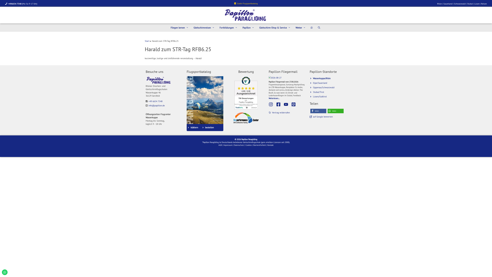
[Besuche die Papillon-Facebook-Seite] (279, 104)
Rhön (439, 3)
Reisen (484, 3)
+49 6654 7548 (155, 101)
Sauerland (447, 3)
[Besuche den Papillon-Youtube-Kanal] (287, 104)
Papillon (247, 27)
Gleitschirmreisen (202, 27)
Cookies (248, 145)
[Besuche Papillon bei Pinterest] (294, 104)
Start (147, 41)
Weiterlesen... (274, 98)
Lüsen (477, 3)
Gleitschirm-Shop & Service (273, 27)
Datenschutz (239, 145)
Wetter (299, 27)
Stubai (470, 3)
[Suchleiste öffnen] (319, 27)
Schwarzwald (460, 3)
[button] (318, 111)
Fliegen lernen (178, 27)
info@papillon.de (156, 105)
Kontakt (270, 145)
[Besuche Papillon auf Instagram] (272, 104)
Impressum (227, 145)
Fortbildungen (227, 27)
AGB (220, 145)
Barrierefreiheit (259, 145)
